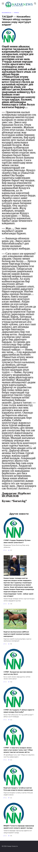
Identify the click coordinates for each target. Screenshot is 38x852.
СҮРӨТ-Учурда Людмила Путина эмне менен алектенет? (17, 541)
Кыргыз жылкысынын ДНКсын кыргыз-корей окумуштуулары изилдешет (16, 634)
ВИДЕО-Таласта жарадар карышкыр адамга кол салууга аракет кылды (19, 827)
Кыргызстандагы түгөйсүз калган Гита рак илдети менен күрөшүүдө (18, 789)
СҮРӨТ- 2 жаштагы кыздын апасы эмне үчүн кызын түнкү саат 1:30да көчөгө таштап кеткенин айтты (18, 750)
